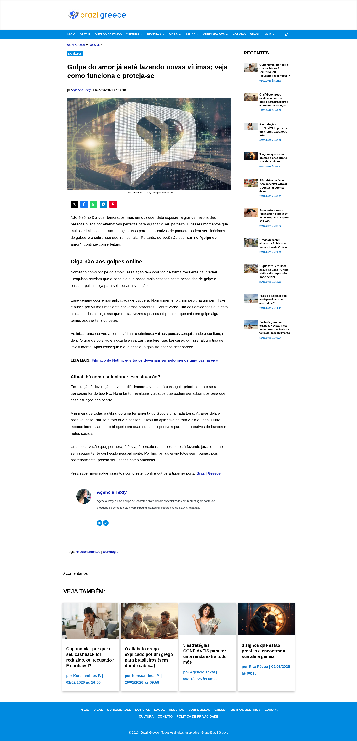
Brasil (255, 34)
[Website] (106, 523)
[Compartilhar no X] (74, 204)
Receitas (154, 34)
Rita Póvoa (258, 666)
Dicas (173, 34)
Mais (267, 34)
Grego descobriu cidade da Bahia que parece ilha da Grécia (273, 243)
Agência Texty (81, 90)
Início (71, 34)
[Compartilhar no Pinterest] (113, 204)
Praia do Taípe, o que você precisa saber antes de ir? (273, 299)
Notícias (239, 34)
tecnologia (110, 552)
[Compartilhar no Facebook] (84, 204)
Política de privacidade (197, 716)
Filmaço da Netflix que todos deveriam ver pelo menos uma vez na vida (155, 360)
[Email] (99, 523)
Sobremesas (199, 710)
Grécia (85, 34)
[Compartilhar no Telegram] (103, 204)
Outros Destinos (108, 34)
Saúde (190, 34)
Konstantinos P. (87, 676)
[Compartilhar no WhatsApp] (93, 204)
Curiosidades (214, 34)
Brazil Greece (209, 473)
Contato (165, 716)
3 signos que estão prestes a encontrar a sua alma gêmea (273, 157)
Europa (271, 710)
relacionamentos (88, 552)
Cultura (132, 34)
